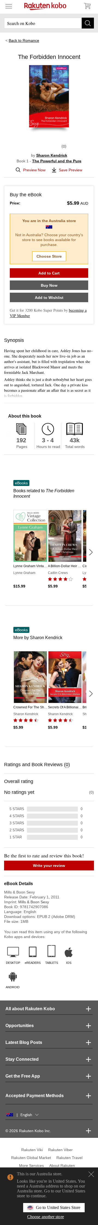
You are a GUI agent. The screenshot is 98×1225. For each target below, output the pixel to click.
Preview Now (34, 170)
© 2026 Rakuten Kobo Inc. (28, 1131)
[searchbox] (49, 23)
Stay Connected (22, 1059)
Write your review (49, 865)
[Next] (91, 552)
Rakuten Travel (69, 1157)
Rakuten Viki (32, 1150)
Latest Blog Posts (23, 1042)
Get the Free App (22, 1076)
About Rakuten (62, 1165)
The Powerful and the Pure (56, 161)
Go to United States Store (58, 1207)
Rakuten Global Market (31, 1157)
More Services (31, 1165)
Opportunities (19, 1025)
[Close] (91, 1174)
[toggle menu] (8, 6)
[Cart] (87, 6)
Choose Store (49, 256)
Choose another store (45, 1216)
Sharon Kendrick (51, 155)
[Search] (88, 23)
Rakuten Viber (60, 1150)
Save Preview (70, 170)
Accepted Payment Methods (34, 1095)
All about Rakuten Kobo (30, 1008)
